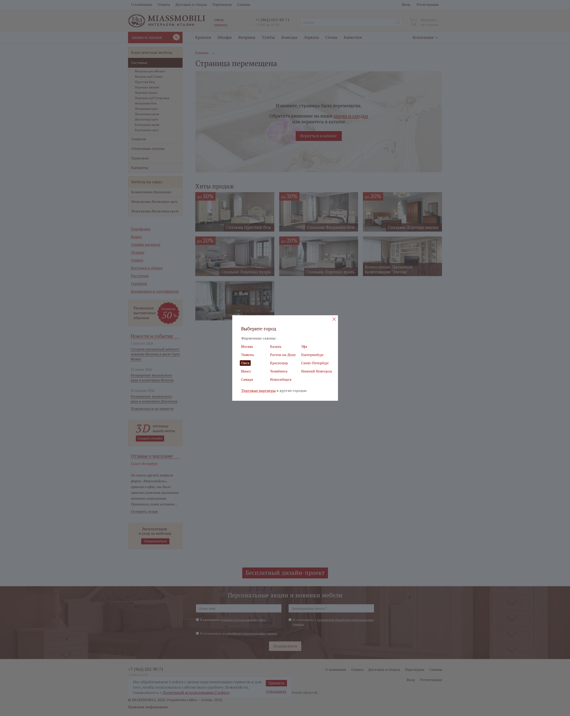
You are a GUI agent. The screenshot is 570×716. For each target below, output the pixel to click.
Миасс (246, 371)
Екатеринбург (312, 354)
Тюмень (247, 354)
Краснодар (279, 363)
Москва (247, 346)
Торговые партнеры (258, 391)
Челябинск (278, 371)
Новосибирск (280, 379)
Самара (247, 379)
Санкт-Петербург (315, 363)
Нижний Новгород (316, 371)
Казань (275, 346)
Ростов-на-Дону (283, 354)
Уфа (304, 346)
